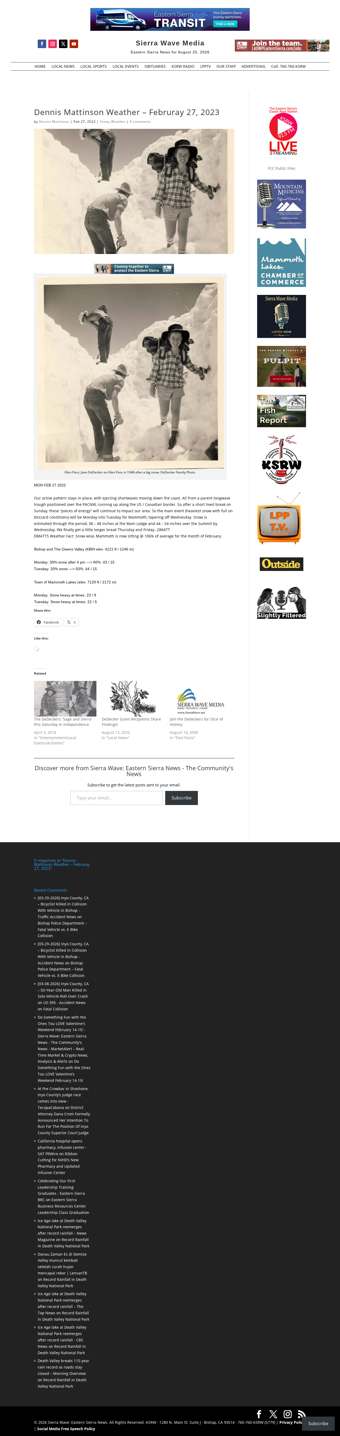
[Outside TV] (281, 570)
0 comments (140, 121)
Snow (104, 121)
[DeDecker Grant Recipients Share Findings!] (133, 699)
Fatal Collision (55, 1008)
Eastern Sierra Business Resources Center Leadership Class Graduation (63, 1206)
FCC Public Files (281, 168)
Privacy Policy (292, 1422)
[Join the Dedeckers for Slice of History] (201, 699)
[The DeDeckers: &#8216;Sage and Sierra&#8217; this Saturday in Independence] (65, 699)
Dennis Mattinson (54, 121)
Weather (118, 121)
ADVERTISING (253, 67)
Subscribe (182, 798)
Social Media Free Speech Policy (66, 1428)
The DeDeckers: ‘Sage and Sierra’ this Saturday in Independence (63, 722)
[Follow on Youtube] (74, 44)
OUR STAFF (226, 67)
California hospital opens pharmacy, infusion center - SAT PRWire (62, 1147)
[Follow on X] (63, 44)
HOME (40, 67)
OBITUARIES (155, 67)
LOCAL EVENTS (126, 67)
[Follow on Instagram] (52, 44)
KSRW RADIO (183, 67)
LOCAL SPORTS (93, 67)
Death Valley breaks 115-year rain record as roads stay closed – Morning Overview (63, 1367)
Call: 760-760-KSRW (288, 67)
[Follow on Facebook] (42, 44)
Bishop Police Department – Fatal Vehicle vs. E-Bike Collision (62, 929)
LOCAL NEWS (63, 67)
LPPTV (205, 67)
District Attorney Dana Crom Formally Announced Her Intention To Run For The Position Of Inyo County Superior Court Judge (64, 1120)
